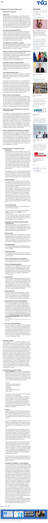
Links (2, 520)
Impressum (13, 520)
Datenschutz (19, 520)
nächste (38, 14)
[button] (2, 1)
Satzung (5, 520)
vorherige (36, 12)
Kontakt (9, 520)
